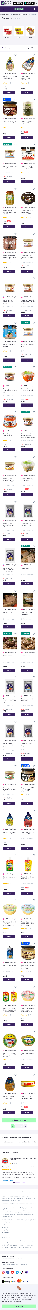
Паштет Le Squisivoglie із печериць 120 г (27, 479)
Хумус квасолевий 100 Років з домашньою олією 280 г (27, 967)
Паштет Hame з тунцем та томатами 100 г (27, 833)
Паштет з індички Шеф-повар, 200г (10, 167)
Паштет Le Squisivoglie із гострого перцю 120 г (28, 389)
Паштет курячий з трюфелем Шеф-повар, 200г (10, 390)
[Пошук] (34, 9)
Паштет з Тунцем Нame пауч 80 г (9, 966)
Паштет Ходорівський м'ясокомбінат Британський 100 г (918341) (27, 1010)
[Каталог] (3, 9)
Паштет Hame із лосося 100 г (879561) (10, 77)
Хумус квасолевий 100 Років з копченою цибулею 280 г (27, 789)
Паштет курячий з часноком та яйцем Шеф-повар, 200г (8, 480)
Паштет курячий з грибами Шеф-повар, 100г (9, 525)
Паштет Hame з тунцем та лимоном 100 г (9, 833)
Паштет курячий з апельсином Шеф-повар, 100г (8, 745)
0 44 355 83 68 (8, 1262)
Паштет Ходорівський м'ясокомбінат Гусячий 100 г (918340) (27, 923)
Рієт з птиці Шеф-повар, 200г (28, 345)
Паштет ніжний (7, 612)
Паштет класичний (26, 568)
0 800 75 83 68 (8, 1257)
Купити (9, 92)
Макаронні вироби (24, 1142)
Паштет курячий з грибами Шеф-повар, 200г (27, 257)
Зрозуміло (19, 1306)
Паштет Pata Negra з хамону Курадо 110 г (27, 167)
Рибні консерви (8, 1142)
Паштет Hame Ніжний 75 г (27, 1054)
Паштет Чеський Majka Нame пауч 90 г (27, 877)
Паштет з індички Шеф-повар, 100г (28, 699)
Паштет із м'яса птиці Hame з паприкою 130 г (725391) (10, 1055)
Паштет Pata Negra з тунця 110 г (9, 345)
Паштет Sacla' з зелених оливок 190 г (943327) (9, 212)
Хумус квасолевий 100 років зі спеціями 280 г (9, 122)
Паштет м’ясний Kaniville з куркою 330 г (28, 122)
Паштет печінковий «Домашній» (26, 613)
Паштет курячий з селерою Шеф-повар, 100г (27, 525)
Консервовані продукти (20, 14)
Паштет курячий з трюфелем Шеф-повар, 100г (28, 745)
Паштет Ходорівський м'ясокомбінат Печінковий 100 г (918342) (9, 923)
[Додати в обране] (15, 54)
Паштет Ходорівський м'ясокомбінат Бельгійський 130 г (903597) (27, 212)
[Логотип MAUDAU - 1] (19, 9)
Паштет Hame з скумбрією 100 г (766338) (26, 78)
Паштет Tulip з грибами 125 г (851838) (9, 434)
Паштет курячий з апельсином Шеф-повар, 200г (8, 301)
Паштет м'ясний (25, 656)
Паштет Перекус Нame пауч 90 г (9, 877)
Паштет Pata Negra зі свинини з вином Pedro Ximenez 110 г (9, 257)
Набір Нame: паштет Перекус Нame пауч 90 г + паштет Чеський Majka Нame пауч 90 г (10, 1010)
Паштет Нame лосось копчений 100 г (9, 1097)
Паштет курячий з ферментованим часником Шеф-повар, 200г (27, 435)
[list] (3, 1272)
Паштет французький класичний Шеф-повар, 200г (28, 301)
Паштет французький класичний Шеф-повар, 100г (10, 700)
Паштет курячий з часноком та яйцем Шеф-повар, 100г (8, 569)
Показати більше (7, 1180)
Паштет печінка (7, 656)
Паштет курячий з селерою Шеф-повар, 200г (9, 789)
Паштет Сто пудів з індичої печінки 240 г (27, 1097)
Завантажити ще (20, 1120)
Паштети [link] (33, 14)
